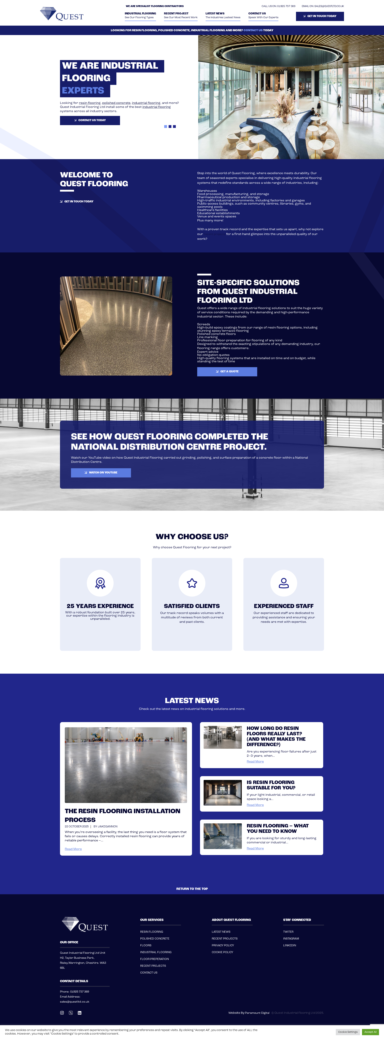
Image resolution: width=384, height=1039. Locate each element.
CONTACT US (253, 30)
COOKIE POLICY (222, 952)
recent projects (214, 234)
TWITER (288, 931)
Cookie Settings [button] (348, 1032)
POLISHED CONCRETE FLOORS (154, 942)
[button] (165, 126)
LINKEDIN (289, 945)
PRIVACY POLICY (223, 945)
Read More (73, 849)
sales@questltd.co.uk (74, 1001)
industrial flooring (73, 107)
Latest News (223, 15)
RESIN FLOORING (151, 931)
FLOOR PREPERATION (154, 959)
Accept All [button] (370, 1032)
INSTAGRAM (291, 938)
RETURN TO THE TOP (192, 889)
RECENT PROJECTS (153, 966)
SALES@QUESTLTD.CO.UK (329, 6)
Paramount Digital (257, 1013)
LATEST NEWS (221, 931)
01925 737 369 (286, 6)
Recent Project (181, 15)
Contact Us (263, 15)
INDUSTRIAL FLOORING (140, 15)
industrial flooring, (63, 103)
